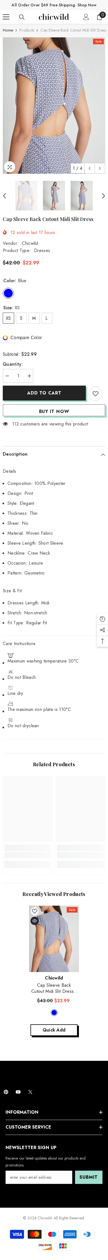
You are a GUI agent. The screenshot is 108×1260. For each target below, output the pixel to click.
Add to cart (44, 393)
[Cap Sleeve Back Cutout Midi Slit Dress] (54, 939)
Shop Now (87, 5)
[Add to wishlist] (95, 394)
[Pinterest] (6, 1092)
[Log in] (86, 17)
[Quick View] (34, 921)
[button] (89, 168)
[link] (27, 855)
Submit (88, 1177)
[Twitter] (30, 1092)
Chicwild (30, 243)
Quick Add (54, 1030)
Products (26, 30)
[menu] (6, 17)
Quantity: (13, 364)
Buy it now (54, 411)
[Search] (22, 17)
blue (54, 1012)
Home (8, 30)
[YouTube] (18, 1092)
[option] (54, 105)
